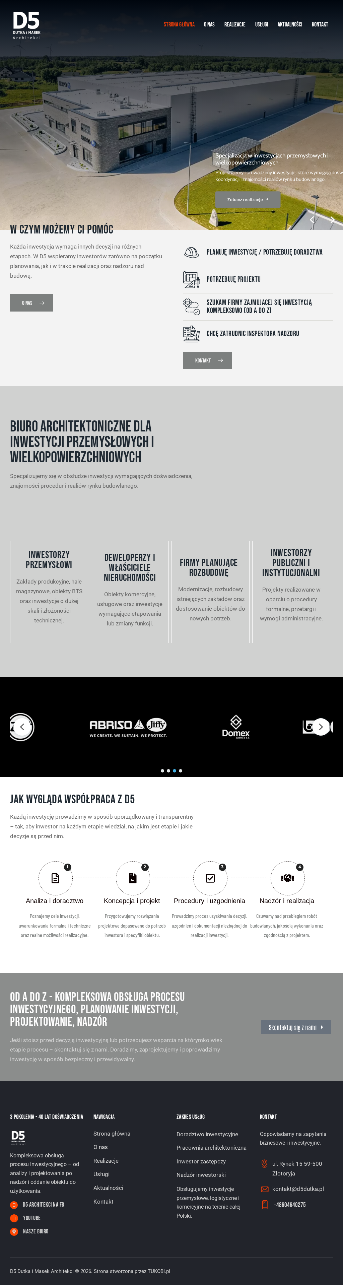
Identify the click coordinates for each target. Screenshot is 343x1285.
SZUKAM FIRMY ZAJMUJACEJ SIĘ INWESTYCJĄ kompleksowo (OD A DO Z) (259, 307)
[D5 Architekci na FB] (14, 1205)
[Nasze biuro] (14, 1232)
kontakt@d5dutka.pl (298, 1189)
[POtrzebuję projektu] (191, 279)
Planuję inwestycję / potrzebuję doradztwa (265, 253)
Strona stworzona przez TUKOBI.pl (132, 1271)
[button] (332, 219)
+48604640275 (290, 1205)
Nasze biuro (36, 1231)
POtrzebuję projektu (234, 280)
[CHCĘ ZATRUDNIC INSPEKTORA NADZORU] (191, 334)
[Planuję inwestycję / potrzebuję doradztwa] (191, 252)
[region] (171, 115)
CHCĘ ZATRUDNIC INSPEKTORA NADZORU (253, 334)
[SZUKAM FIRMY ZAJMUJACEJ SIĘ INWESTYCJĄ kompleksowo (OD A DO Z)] (191, 306)
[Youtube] (14, 1218)
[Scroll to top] (325, 1272)
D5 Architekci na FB (43, 1205)
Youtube (32, 1218)
